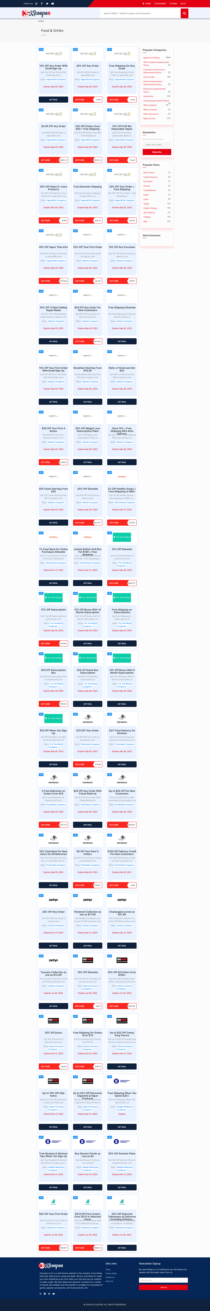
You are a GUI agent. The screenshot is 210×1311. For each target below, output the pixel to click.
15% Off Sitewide (122, 549)
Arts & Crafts (148, 77)
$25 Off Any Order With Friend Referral (88, 792)
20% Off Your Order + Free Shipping (122, 187)
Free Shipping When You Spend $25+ (122, 1094)
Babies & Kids (149, 118)
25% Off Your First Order (87, 247)
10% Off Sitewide (88, 972)
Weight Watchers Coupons (125, 1108)
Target (146, 204)
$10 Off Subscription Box (53, 671)
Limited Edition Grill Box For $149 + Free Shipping (87, 550)
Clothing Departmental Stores (156, 101)
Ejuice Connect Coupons (90, 987)
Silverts (146, 186)
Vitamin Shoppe (150, 208)
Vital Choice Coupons (124, 502)
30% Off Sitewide (87, 488)
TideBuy (147, 217)
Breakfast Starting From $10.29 (88, 369)
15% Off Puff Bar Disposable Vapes (121, 127)
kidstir (146, 195)
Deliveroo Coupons (56, 1227)
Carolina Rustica (150, 177)
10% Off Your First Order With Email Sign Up (53, 369)
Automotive (148, 96)
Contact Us (110, 1277)
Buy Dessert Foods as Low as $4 (87, 1154)
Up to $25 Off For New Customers (122, 792)
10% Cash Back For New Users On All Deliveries (53, 852)
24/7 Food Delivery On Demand (122, 731)
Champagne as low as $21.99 (122, 912)
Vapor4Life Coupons (56, 79)
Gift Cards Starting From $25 (53, 489)
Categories (160, 3)
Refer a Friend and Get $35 (122, 369)
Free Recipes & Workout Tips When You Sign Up (53, 1154)
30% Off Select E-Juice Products (53, 187)
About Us (109, 1281)
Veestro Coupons (90, 260)
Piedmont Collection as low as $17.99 (87, 912)
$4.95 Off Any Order (53, 126)
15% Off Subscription (53, 609)
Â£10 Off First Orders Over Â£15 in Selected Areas (87, 1215)
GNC (145, 221)
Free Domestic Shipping (88, 186)
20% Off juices (53, 1032)
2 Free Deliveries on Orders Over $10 (53, 792)
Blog (183, 3)
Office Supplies (150, 105)
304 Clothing (149, 212)
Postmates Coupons (90, 744)
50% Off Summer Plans (122, 1153)
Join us (163, 1287)
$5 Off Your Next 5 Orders (88, 852)
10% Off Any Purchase (122, 247)
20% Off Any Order (87, 65)
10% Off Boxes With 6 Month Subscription (122, 671)
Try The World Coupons (124, 564)
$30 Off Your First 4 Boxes (53, 429)
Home (148, 3)
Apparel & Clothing (151, 58)
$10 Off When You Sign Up (53, 731)
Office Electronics (151, 114)
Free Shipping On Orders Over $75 (87, 1033)
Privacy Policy (111, 1273)
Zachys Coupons (56, 925)
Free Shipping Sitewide (122, 307)
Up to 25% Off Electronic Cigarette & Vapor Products (87, 1094)
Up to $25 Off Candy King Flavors (122, 1033)
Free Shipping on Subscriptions (122, 610)
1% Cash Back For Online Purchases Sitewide (53, 550)
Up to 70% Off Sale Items (53, 1094)
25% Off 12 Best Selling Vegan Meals (53, 308)
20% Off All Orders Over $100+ (122, 973)
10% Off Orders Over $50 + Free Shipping (87, 127)
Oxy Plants (148, 181)
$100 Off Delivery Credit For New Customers (122, 852)
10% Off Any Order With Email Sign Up (53, 66)
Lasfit (145, 199)
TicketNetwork (149, 190)
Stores (173, 3)
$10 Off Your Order (87, 730)
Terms (108, 1269)
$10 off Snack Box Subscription (87, 671)
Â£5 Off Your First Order (53, 1214)
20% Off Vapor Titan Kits (53, 247)
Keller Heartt (148, 172)
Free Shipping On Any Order (122, 66)
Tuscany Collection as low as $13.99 (53, 973)
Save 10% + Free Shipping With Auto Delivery (122, 429)
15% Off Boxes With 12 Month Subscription (87, 610)
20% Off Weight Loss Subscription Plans (87, 429)
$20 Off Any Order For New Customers (87, 308)
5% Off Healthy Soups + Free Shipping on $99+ (122, 489)
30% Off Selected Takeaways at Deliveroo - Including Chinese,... (122, 1215)
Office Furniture (150, 109)
